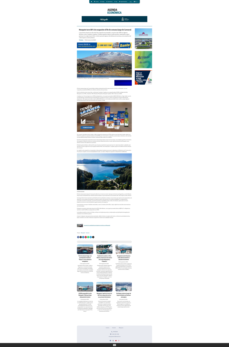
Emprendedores (110, 1)
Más (136, 1)
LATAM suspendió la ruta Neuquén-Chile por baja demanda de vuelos (85, 295)
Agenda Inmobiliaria (124, 1)
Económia (97, 1)
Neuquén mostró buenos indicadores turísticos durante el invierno (123, 257)
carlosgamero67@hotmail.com (114, 336)
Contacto (107, 327)
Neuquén (83, 232)
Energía (103, 1)
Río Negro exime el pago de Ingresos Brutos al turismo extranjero (123, 295)
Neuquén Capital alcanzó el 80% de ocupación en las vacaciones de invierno (104, 295)
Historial (114, 327)
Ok (114, 345)
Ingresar (121, 327)
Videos (131, 1)
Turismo (81, 40)
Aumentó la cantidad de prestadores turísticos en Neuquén (97, 225)
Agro (116, 1)
